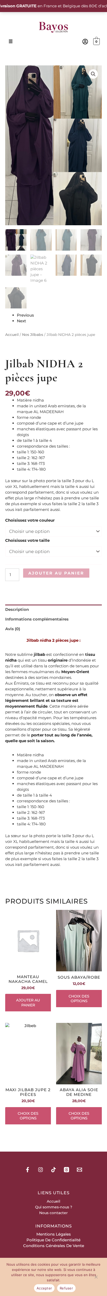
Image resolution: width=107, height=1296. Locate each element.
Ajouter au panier (56, 573)
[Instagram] (40, 1170)
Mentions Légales (53, 1234)
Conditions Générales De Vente (53, 1245)
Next (21, 320)
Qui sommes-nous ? (53, 1207)
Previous (25, 315)
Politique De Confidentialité (53, 1239)
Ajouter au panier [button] (28, 1002)
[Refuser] (96, 1278)
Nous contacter (53, 1212)
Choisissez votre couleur (30, 520)
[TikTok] (53, 1170)
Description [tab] (17, 609)
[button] (10, 42)
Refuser (66, 1288)
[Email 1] (79, 1170)
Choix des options (79, 998)
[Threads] (66, 1170)
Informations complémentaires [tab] (37, 619)
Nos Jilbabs (32, 335)
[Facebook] (27, 1170)
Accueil (12, 335)
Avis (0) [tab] (12, 628)
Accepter (44, 1288)
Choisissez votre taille (27, 540)
